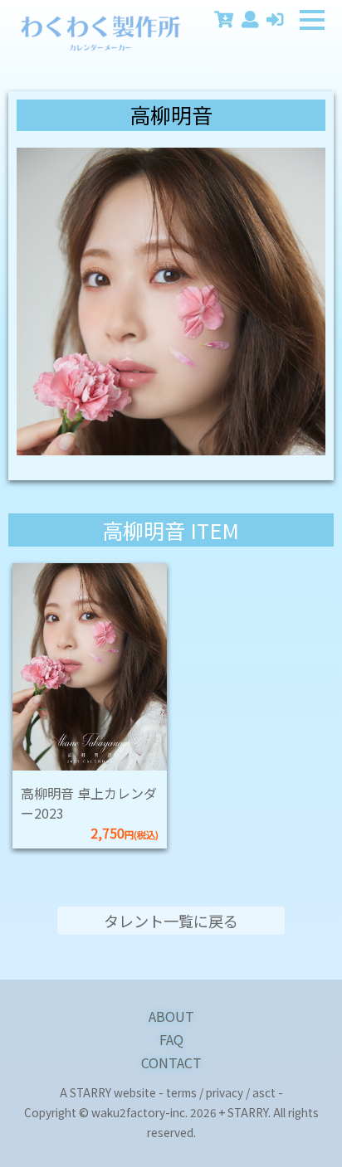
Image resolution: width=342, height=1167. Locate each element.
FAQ (171, 1039)
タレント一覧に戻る (171, 921)
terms (181, 1092)
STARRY (90, 1092)
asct (264, 1092)
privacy (224, 1092)
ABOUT (171, 1016)
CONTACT (171, 1062)
